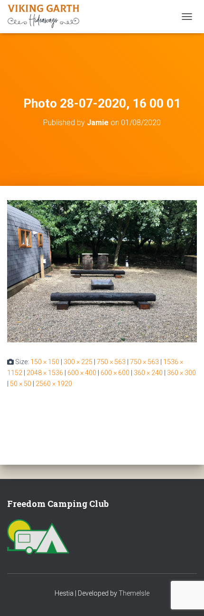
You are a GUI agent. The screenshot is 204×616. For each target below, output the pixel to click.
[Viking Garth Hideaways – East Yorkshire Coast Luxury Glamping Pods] (47, 16)
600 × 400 (81, 373)
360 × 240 (148, 373)
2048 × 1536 (45, 373)
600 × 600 (115, 373)
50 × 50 (20, 383)
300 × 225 (78, 362)
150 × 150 (44, 362)
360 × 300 (181, 373)
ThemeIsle (134, 593)
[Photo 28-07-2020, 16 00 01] (102, 271)
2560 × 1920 (54, 383)
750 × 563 (111, 362)
